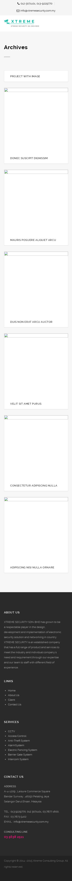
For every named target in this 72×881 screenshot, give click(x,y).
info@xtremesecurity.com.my (31, 821)
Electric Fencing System (22, 749)
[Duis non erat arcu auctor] (30, 284)
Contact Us (14, 704)
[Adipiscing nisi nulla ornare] (30, 529)
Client (11, 699)
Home (12, 690)
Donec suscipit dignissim (29, 158)
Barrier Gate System (20, 754)
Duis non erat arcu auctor (31, 321)
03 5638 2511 (14, 837)
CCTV (11, 731)
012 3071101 (34, 811)
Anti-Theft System (19, 740)
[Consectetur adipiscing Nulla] (30, 448)
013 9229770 (18, 811)
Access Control (17, 736)
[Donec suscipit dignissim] (30, 120)
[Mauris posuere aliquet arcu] (30, 202)
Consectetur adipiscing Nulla (33, 485)
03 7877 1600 (51, 811)
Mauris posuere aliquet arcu (33, 240)
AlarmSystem (16, 745)
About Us (13, 695)
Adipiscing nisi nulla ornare (32, 567)
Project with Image (25, 76)
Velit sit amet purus (26, 403)
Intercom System (18, 759)
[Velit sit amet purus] (30, 366)
